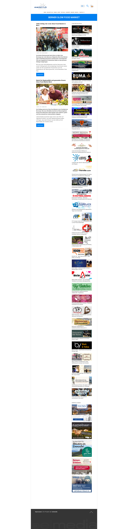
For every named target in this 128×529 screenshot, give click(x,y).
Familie (55, 12)
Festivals (63, 12)
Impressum (38, 511)
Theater (81, 12)
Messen (72, 12)
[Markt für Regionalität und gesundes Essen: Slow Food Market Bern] (52, 94)
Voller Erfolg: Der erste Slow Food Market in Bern (51, 24)
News (45, 12)
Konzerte (68, 12)
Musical (77, 12)
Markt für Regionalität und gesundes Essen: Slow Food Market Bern (51, 81)
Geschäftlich (50, 12)
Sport (58, 12)
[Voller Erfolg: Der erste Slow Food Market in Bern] (52, 39)
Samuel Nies (44, 106)
